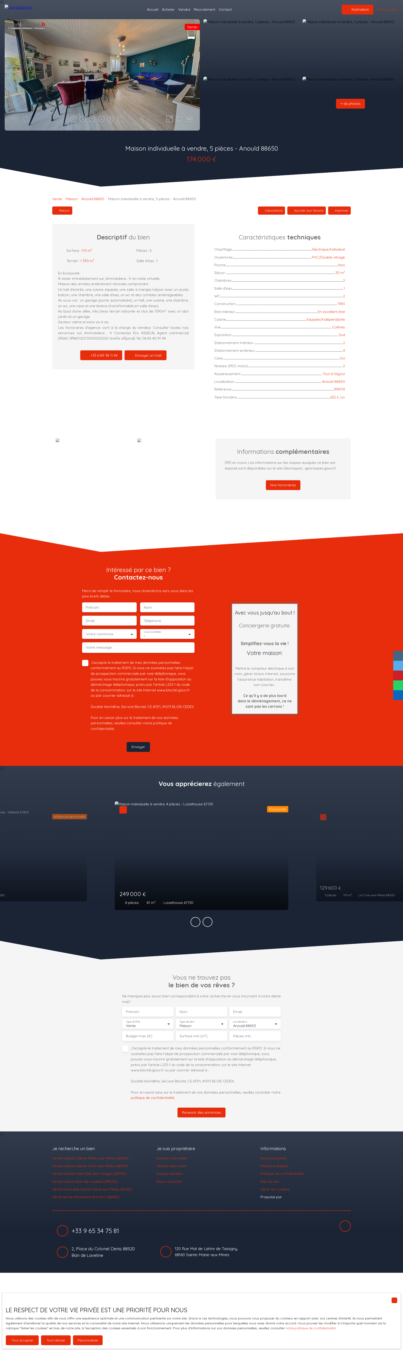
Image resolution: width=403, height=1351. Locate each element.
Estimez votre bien (171, 1158)
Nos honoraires (273, 1158)
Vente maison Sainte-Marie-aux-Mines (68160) (90, 1158)
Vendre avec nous (171, 1165)
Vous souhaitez (152, 631)
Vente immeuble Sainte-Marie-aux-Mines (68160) (92, 1189)
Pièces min (242, 1036)
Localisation (240, 1021)
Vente (57, 198)
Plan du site (270, 1181)
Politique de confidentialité (282, 1173)
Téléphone (152, 621)
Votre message (99, 647)
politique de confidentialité (152, 1097)
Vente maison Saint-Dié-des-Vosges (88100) (89, 1173)
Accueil (152, 9)
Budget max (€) (139, 1036)
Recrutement (204, 9)
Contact (225, 9)
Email (90, 621)
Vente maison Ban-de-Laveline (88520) (85, 1181)
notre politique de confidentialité (310, 1328)
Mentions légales (274, 1165)
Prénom (92, 607)
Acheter (168, 9)
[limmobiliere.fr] (28, 9)
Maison (72, 198)
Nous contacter (169, 1181)
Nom (148, 607)
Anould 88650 (92, 198)
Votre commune (99, 634)
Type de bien (186, 1021)
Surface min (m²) (194, 1036)
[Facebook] (345, 1226)
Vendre (184, 9)
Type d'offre (133, 1021)
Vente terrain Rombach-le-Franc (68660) (86, 1197)
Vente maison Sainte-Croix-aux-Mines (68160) (90, 1165)
